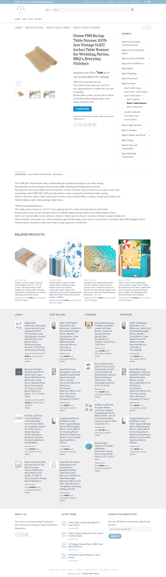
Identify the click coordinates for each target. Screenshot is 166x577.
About (86, 2)
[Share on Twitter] (80, 125)
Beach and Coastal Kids (133, 58)
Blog (93, 2)
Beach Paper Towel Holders (136, 92)
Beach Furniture (130, 78)
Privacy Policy (123, 2)
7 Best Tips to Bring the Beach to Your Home (84, 523)
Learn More (82, 108)
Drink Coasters (130, 119)
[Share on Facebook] (76, 125)
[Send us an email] (147, 2)
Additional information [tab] (39, 174)
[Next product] (144, 28)
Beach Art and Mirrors (133, 63)
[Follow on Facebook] (145, 2)
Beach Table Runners (87, 27)
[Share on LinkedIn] (94, 125)
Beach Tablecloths (135, 107)
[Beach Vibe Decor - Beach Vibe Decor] (28, 10)
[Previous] (19, 59)
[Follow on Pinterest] (150, 2)
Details (104, 77)
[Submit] (132, 10)
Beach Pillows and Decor (134, 135)
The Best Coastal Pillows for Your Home (84, 556)
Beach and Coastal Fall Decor (133, 52)
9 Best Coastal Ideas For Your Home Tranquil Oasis (85, 534)
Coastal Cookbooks (132, 112)
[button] (136, 2)
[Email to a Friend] (85, 125)
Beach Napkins (133, 99)
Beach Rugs (127, 140)
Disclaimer (111, 2)
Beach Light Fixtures (131, 125)
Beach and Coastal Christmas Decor (131, 43)
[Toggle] (149, 43)
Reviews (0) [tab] (58, 174)
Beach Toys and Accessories (129, 147)
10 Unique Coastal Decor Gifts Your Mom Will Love (85, 545)
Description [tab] (20, 174)
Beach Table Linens (58, 27)
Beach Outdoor (129, 130)
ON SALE (38, 19)
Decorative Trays (131, 115)
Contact (101, 2)
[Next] (65, 59)
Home (17, 19)
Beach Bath (127, 68)
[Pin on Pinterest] (90, 125)
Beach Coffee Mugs (132, 88)
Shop (24, 19)
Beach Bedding (129, 73)
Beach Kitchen (34, 27)
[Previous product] (149, 28)
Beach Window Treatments (129, 155)
